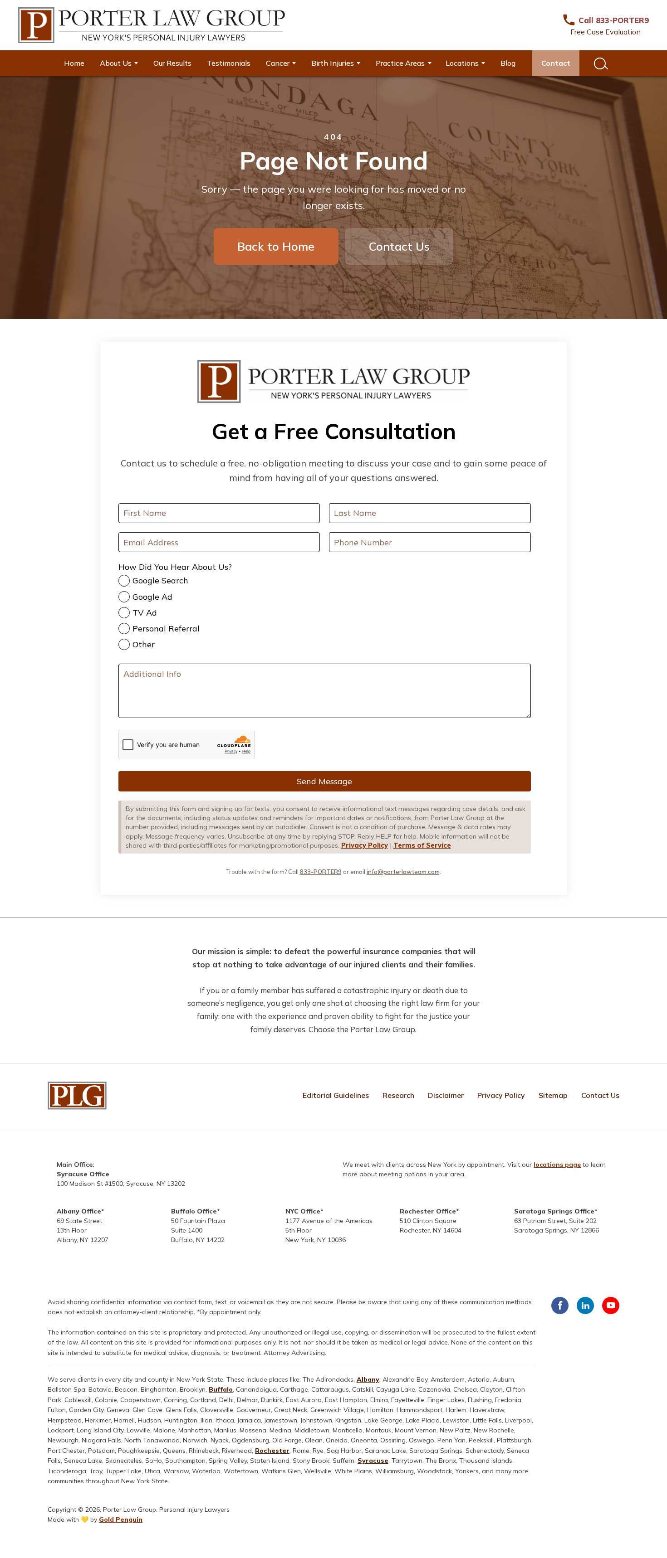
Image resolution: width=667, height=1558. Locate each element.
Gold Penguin (120, 1519)
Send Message (324, 781)
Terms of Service (422, 845)
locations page (557, 1164)
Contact (555, 63)
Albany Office (79, 1211)
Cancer (277, 63)
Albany (368, 1379)
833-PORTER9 (321, 871)
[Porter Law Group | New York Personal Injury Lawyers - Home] (151, 25)
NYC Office (302, 1211)
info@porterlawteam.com (403, 871)
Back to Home (275, 246)
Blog (507, 63)
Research (398, 1095)
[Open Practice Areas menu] (433, 63)
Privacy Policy (364, 845)
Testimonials (228, 63)
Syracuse (373, 1460)
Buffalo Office (194, 1211)
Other (143, 644)
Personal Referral (166, 628)
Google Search (160, 580)
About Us (116, 63)
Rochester (272, 1450)
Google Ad (152, 597)
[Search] (600, 63)
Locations (462, 63)
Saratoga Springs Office (554, 1211)
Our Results (172, 63)
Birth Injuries (332, 63)
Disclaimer (446, 1095)
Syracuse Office (83, 1174)
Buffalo (221, 1389)
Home (74, 63)
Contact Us (399, 246)
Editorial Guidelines (336, 1095)
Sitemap (553, 1095)
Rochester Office (428, 1211)
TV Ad (144, 612)
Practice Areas (400, 63)
